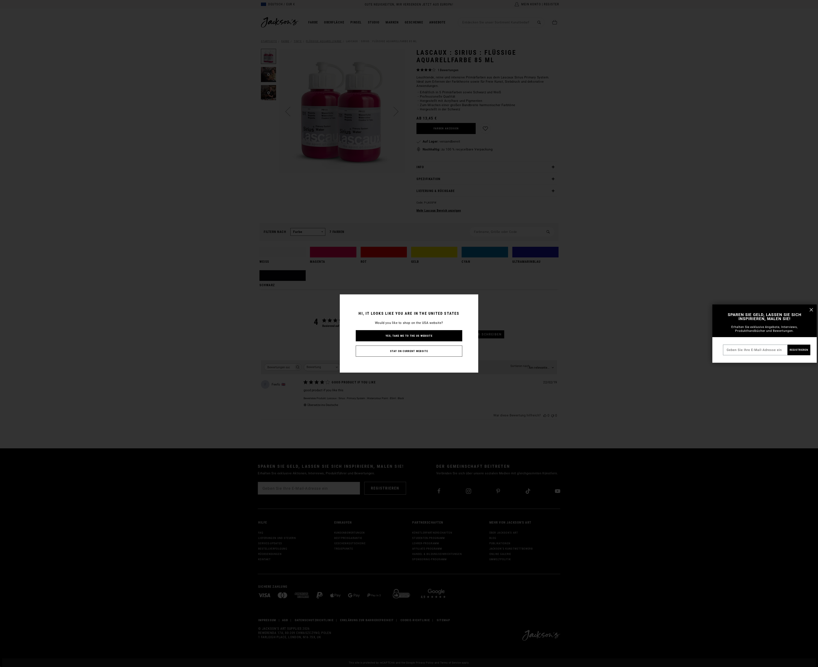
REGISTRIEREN (799, 349)
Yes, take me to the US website (409, 335)
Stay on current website (409, 351)
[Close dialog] (811, 309)
